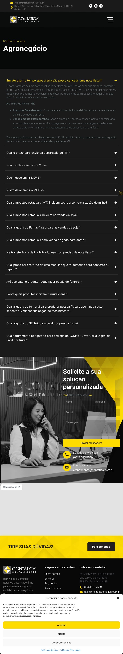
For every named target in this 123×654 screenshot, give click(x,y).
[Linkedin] (96, 6)
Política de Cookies (49, 650)
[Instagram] (101, 6)
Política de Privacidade (70, 650)
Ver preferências (61, 642)
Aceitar (61, 625)
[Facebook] (90, 6)
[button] (118, 598)
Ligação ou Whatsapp (85, 452)
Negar (61, 633)
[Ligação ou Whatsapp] (67, 455)
